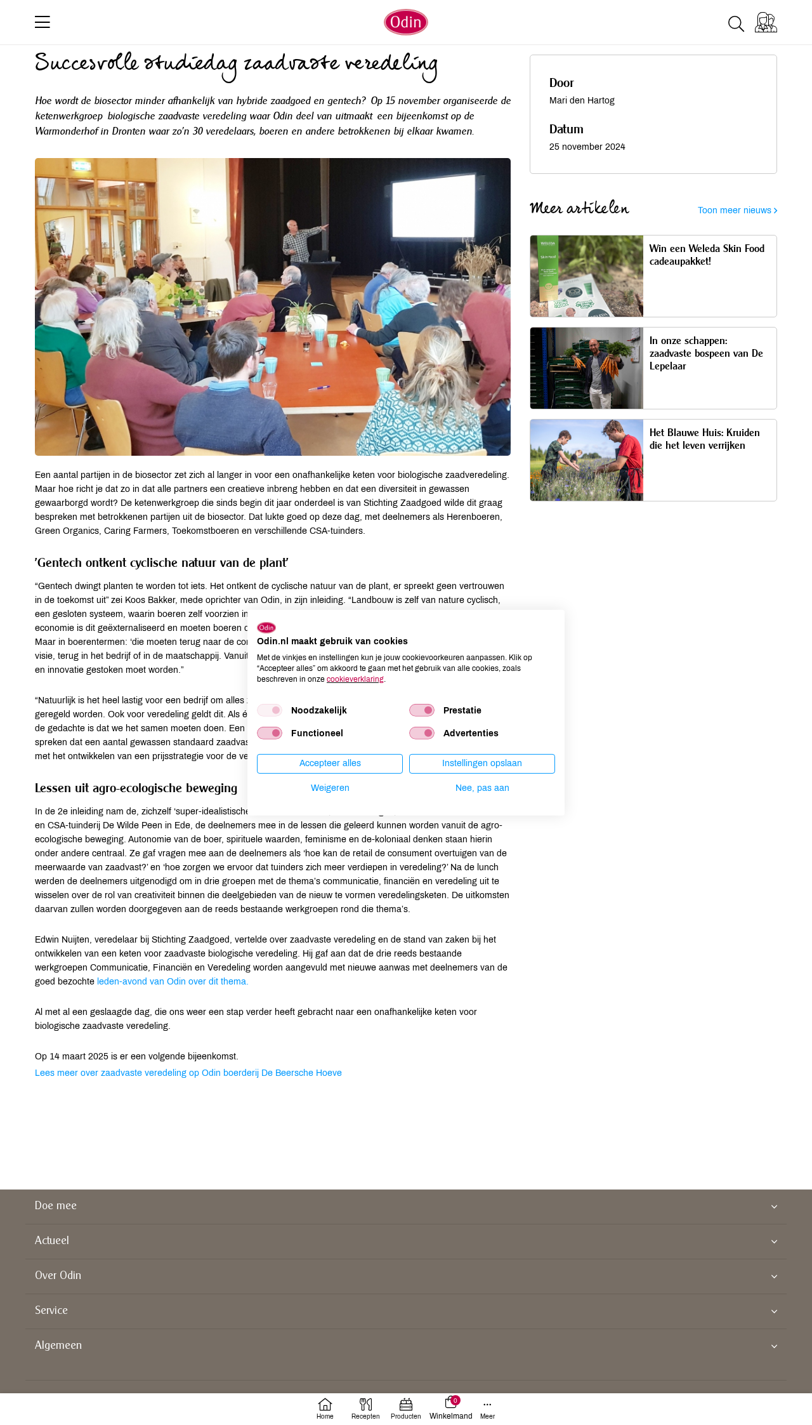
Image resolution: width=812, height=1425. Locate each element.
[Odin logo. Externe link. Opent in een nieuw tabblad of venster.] (266, 627)
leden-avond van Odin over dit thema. (173, 981)
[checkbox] (269, 710)
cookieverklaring (355, 678)
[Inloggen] (766, 22)
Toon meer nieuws (736, 210)
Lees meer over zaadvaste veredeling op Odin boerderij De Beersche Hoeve (188, 1073)
